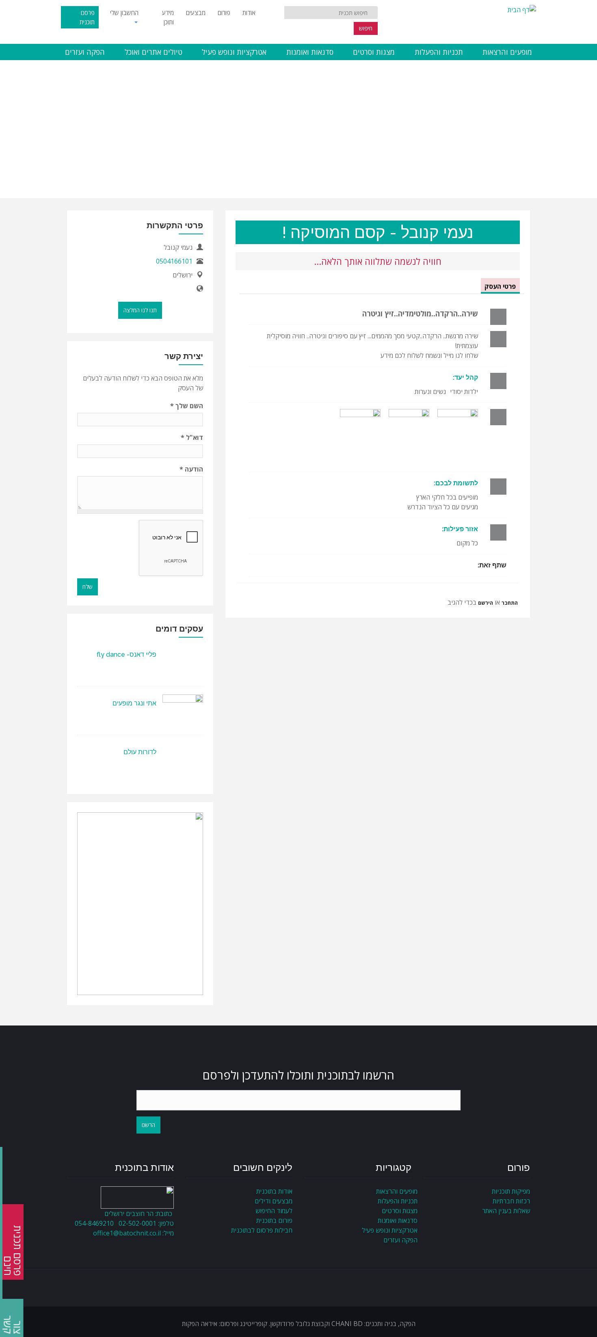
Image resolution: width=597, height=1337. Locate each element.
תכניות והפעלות (439, 52)
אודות (248, 13)
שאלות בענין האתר (506, 1210)
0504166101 (174, 261)
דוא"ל (192, 437)
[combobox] (331, 12)
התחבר (510, 602)
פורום (224, 13)
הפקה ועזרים (85, 52)
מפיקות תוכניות (511, 1191)
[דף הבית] (522, 8)
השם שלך (186, 405)
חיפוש (365, 28)
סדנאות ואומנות (309, 52)
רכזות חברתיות (511, 1200)
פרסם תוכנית (87, 17)
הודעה (191, 469)
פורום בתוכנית (274, 1220)
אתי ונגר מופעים (134, 703)
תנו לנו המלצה (140, 310)
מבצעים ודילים (273, 1200)
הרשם (148, 1125)
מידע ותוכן (168, 17)
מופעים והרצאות (507, 52)
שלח (87, 587)
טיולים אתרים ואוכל (153, 52)
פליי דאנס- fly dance (126, 654)
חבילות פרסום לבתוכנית (261, 1230)
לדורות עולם (139, 752)
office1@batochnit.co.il (127, 1233)
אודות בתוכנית (274, 1191)
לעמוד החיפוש (273, 1210)
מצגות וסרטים (374, 52)
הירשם (485, 602)
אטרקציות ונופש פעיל (234, 52)
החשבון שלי (124, 13)
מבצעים (195, 13)
